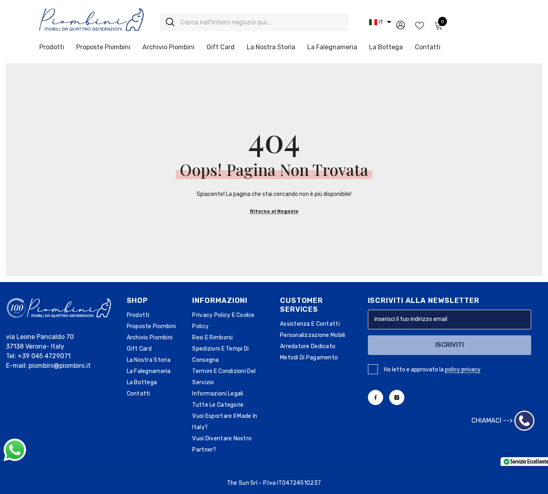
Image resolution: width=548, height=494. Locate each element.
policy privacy (463, 369)
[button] (380, 22)
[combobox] (261, 22)
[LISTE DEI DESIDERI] (419, 24)
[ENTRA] (400, 24)
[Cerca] (254, 22)
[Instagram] (396, 397)
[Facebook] (375, 397)
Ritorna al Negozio (274, 211)
